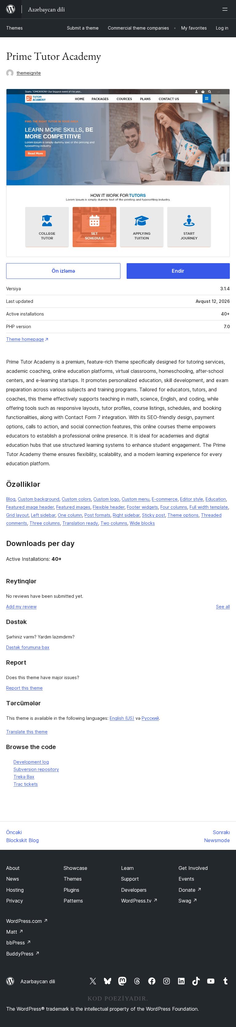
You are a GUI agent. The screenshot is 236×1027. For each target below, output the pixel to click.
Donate (190, 890)
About (13, 868)
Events (186, 879)
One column (70, 515)
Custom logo (106, 499)
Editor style (191, 499)
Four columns (173, 507)
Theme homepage (25, 339)
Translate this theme (27, 731)
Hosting (15, 890)
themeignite (29, 72)
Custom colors (76, 499)
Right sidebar (126, 515)
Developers (134, 890)
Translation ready (80, 523)
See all (223, 606)
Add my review (21, 606)
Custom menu (135, 499)
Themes (14, 28)
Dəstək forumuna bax (27, 647)
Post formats (97, 515)
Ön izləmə (63, 271)
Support (130, 879)
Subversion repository (36, 769)
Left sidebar (43, 515)
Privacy (14, 901)
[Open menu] (226, 9)
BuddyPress (23, 954)
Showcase (75, 868)
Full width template (209, 507)
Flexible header (108, 507)
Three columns (45, 523)
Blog (10, 499)
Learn (127, 868)
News (12, 879)
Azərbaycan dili (38, 981)
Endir (178, 271)
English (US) (122, 718)
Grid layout (17, 515)
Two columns (113, 523)
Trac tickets (26, 784)
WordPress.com (27, 921)
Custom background (38, 499)
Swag (188, 901)
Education (216, 499)
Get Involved (193, 868)
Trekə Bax (24, 776)
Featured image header (30, 507)
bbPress (18, 942)
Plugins (71, 890)
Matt (14, 932)
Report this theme (24, 688)
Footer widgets (142, 507)
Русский (150, 718)
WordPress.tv (139, 901)
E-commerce (165, 499)
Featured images (73, 507)
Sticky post (153, 515)
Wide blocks (142, 523)
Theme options (183, 515)
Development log (31, 761)
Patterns (73, 901)
